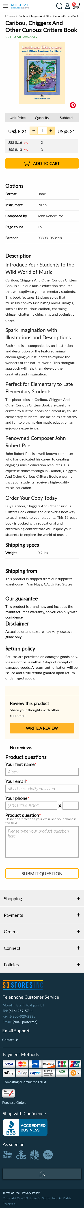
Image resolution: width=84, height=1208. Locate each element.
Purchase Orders (14, 1102)
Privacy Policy (31, 1193)
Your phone (16, 798)
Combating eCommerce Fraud (24, 1082)
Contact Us (10, 1040)
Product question (22, 815)
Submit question (42, 873)
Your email (15, 781)
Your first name (20, 764)
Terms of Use (11, 1193)
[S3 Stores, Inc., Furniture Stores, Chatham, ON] (25, 1127)
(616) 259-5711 (21, 1011)
